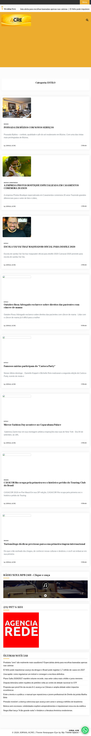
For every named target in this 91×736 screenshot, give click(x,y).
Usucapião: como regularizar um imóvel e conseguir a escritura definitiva (33, 674)
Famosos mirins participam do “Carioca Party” (29, 366)
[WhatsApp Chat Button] (85, 730)
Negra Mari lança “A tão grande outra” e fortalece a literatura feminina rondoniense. (38, 710)
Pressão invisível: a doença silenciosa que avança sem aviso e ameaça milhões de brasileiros (42, 702)
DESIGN (6, 124)
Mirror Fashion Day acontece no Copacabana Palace (32, 424)
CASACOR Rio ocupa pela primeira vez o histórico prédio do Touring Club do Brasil (45, 484)
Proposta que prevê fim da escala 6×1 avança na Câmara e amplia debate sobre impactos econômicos (41, 688)
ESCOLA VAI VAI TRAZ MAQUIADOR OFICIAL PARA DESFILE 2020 (39, 246)
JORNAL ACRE (11, 145)
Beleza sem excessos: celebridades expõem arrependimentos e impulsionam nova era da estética (44, 706)
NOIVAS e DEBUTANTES (11, 182)
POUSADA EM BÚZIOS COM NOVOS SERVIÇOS (29, 127)
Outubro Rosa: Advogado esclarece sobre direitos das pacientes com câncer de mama (41, 306)
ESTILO (6, 243)
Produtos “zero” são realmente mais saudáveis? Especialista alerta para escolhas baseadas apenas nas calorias (45, 664)
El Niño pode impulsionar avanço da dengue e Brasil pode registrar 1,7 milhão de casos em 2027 (44, 670)
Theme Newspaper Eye (47, 733)
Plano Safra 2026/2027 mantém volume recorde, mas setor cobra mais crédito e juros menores (42, 679)
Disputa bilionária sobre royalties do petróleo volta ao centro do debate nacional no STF (40, 683)
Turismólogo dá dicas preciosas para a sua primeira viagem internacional (44, 544)
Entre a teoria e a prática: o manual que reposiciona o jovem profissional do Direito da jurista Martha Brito (45, 696)
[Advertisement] (45, 50)
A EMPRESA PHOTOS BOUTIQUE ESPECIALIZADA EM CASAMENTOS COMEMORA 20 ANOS (41, 187)
